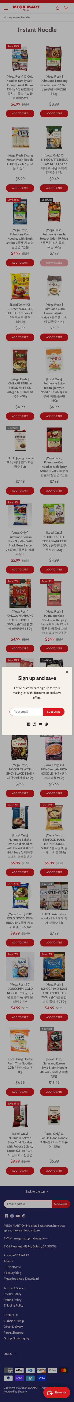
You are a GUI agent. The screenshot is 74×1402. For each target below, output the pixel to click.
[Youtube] (40, 724)
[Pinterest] (46, 724)
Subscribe (53, 711)
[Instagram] (34, 724)
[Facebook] (28, 724)
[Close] (67, 672)
